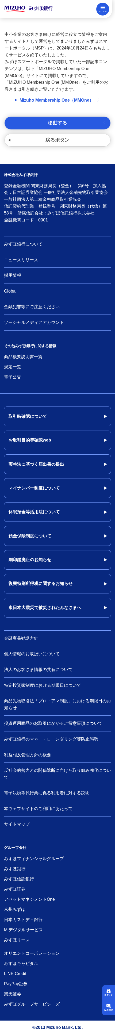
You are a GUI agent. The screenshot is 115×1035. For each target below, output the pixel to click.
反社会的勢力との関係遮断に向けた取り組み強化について (57, 774)
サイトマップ (17, 824)
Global (10, 291)
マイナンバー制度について (34, 488)
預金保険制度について (30, 536)
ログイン (108, 995)
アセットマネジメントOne (29, 899)
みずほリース (17, 940)
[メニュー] (102, 9)
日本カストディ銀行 (23, 919)
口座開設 (108, 1010)
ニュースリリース (21, 260)
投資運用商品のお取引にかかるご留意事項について (53, 723)
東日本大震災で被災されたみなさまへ (45, 607)
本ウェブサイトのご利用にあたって (38, 808)
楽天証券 (12, 994)
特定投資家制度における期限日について (42, 685)
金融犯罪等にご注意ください (32, 306)
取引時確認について (28, 416)
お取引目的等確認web (30, 440)
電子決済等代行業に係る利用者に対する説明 (47, 793)
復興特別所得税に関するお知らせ (41, 583)
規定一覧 (12, 367)
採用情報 (12, 275)
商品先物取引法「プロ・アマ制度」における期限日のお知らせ (57, 704)
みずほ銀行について (23, 244)
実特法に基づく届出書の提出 (36, 464)
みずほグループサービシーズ (32, 1004)
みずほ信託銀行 (19, 879)
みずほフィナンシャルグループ (34, 858)
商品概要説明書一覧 (23, 356)
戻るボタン (57, 140)
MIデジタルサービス (23, 929)
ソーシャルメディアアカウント (34, 322)
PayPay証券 (16, 984)
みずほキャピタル (21, 963)
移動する (57, 122)
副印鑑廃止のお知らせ (30, 559)
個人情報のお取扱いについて (32, 653)
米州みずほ (14, 909)
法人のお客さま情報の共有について (38, 669)
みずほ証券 (14, 889)
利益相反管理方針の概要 (27, 755)
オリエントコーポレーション (32, 953)
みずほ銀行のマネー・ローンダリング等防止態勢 (51, 739)
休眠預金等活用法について (34, 511)
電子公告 (12, 377)
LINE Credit (15, 973)
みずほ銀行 (14, 869)
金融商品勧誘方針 (21, 638)
